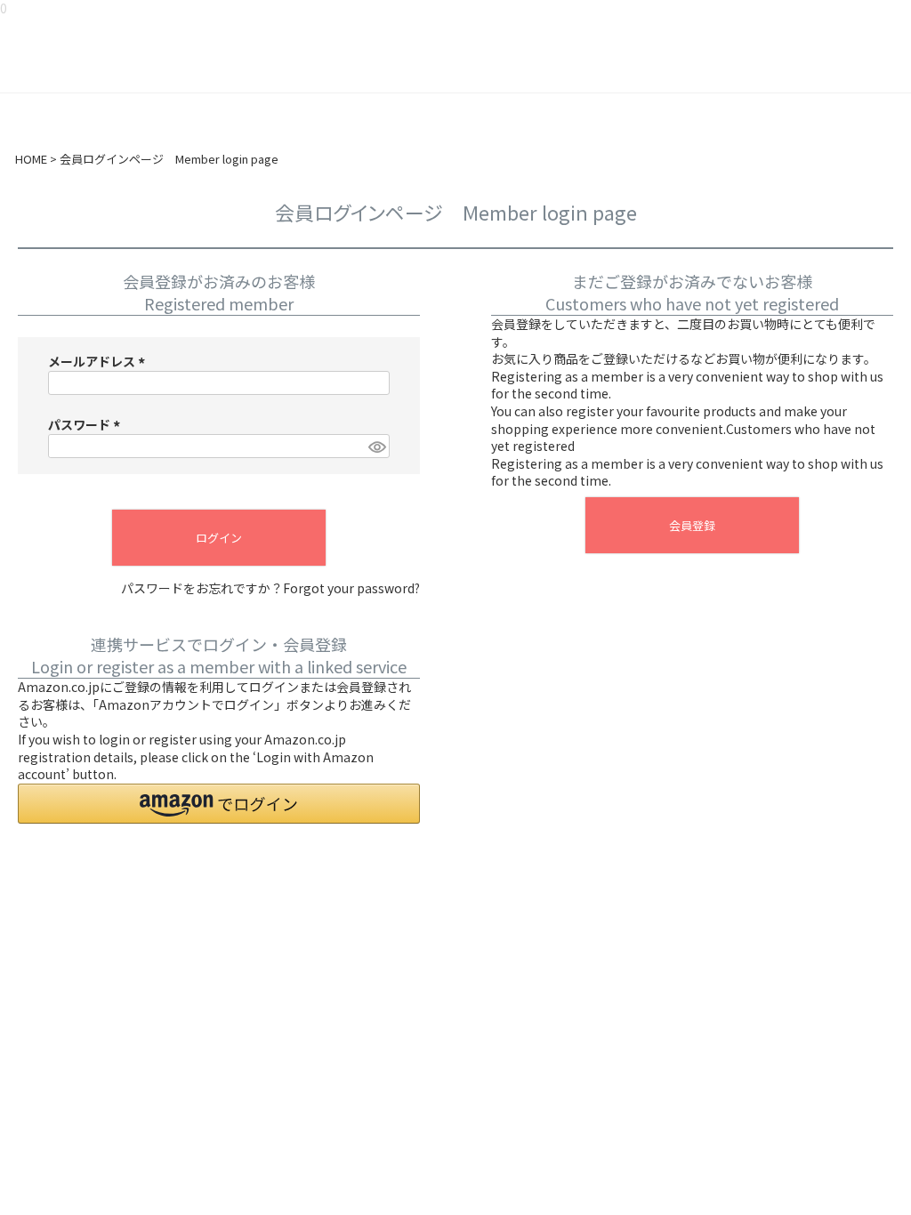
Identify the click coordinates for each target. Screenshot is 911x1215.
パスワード (86, 424)
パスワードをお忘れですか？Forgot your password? (270, 588)
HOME (31, 159)
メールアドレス (99, 361)
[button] (219, 804)
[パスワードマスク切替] (376, 446)
